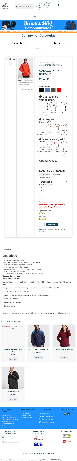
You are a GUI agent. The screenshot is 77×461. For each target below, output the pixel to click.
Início (40, 63)
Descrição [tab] (7, 249)
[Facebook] (65, 413)
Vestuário (46, 63)
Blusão (57, 229)
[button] (34, 16)
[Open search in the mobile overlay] (24, 6)
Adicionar (51, 224)
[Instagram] (68, 413)
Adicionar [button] (13, 359)
